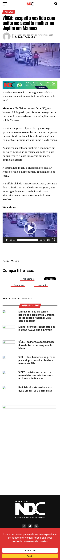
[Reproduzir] (6, 240)
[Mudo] (48, 240)
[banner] (30, 88)
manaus (27, 299)
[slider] (27, 240)
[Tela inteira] (53, 240)
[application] (30, 228)
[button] (30, 227)
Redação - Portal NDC (25, 37)
